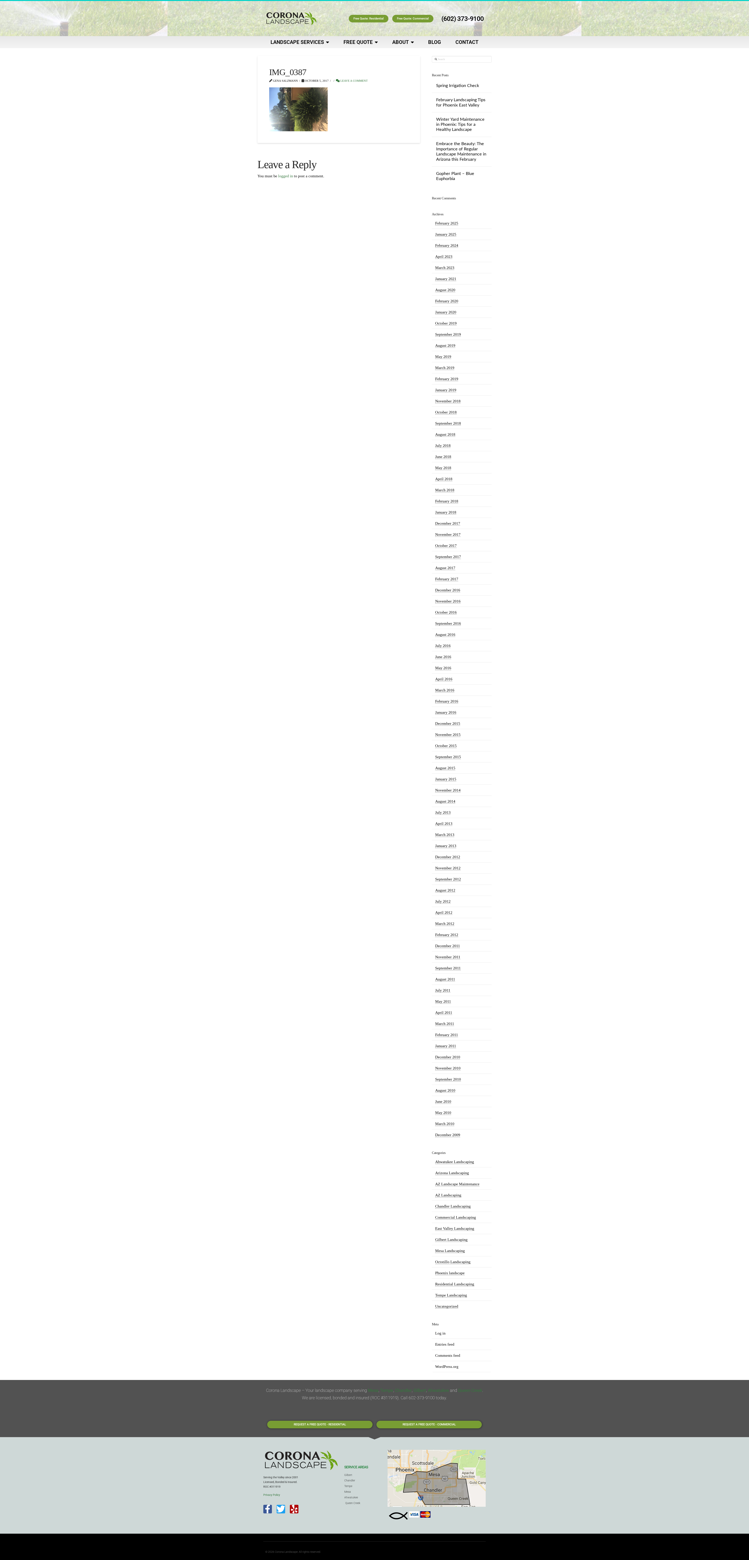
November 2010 (448, 1068)
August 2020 (445, 290)
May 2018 (443, 468)
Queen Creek (470, 1390)
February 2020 (446, 301)
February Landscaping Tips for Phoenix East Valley (460, 102)
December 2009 (447, 1135)
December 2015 (447, 723)
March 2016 (444, 690)
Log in (440, 1333)
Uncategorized (446, 1306)
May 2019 (443, 356)
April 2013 (443, 823)
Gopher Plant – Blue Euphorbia (455, 176)
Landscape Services (297, 42)
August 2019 (445, 345)
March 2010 (444, 1124)
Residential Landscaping (454, 1284)
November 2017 (448, 534)
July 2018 (443, 445)
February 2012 (446, 935)
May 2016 (443, 668)
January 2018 (445, 512)
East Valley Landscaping (454, 1228)
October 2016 (446, 612)
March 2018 (444, 490)
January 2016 (445, 712)
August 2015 (445, 768)
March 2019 (444, 368)
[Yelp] (294, 1509)
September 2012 (448, 879)
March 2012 (444, 923)
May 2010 (443, 1112)
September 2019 (448, 334)
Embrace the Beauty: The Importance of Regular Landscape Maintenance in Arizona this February (461, 151)
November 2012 (448, 868)
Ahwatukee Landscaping (454, 1162)
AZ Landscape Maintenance (457, 1184)
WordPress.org (446, 1366)
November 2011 (447, 957)
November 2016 (448, 601)
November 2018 (448, 401)
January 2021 (445, 279)
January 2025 (445, 234)
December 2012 (447, 857)
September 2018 (448, 423)
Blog (434, 42)
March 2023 (444, 267)
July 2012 (443, 901)
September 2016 (448, 623)
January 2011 (445, 1046)
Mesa (373, 1390)
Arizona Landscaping (452, 1173)
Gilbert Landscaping (451, 1239)
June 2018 (443, 456)
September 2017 (448, 557)
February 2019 (446, 379)
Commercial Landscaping (455, 1217)
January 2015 (445, 779)
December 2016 (447, 590)
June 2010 (443, 1101)
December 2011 (447, 946)
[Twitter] (281, 1509)
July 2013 (443, 812)
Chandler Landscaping (453, 1206)
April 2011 (443, 1012)
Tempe (386, 1390)
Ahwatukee (438, 1390)
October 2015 (446, 746)
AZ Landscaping (448, 1195)
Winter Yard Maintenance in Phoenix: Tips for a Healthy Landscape (460, 124)
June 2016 (443, 657)
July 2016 (443, 645)
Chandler (403, 1390)
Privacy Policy (271, 1494)
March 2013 (444, 834)
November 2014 (448, 790)
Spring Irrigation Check (457, 85)
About (400, 42)
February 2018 (446, 501)
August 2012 (445, 890)
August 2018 (445, 434)
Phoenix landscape (450, 1273)
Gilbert (420, 1390)
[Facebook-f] (267, 1509)
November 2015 (448, 734)
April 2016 (443, 679)
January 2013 (445, 846)
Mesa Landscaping (450, 1251)
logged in (285, 176)
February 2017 (446, 579)
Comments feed (447, 1355)
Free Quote (358, 42)
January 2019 (445, 390)
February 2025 (446, 223)
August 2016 (445, 634)
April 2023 (443, 256)
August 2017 (445, 568)
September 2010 (448, 1079)
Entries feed (444, 1344)
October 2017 (446, 545)
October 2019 (446, 323)
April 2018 (443, 479)
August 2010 (445, 1090)
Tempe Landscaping (451, 1295)
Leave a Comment (354, 80)
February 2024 (446, 245)
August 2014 (445, 801)
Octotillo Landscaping (452, 1262)
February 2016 (446, 701)
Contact (466, 42)
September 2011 (448, 968)
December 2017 (447, 523)
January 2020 (445, 312)
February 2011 (446, 1035)
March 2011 (444, 1023)
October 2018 (446, 412)
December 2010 (447, 1057)
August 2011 (445, 979)
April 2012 (443, 912)
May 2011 (443, 1001)
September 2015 (448, 757)
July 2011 (442, 990)
